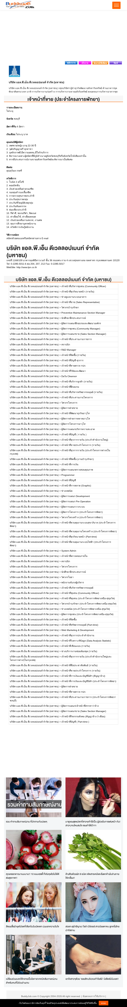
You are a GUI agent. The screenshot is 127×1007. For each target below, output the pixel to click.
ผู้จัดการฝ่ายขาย (69, 408)
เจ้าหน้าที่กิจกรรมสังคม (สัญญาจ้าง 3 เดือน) (83, 716)
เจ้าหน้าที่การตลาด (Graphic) (76, 485)
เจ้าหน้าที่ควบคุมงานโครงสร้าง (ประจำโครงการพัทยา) (89, 531)
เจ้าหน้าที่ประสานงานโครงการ (77, 397)
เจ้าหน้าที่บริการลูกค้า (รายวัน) (76, 381)
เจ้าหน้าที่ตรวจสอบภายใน (74, 556)
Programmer (68, 475)
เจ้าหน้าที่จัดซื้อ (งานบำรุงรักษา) (77, 459)
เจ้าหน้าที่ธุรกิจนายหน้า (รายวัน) (77, 291)
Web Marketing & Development (77, 630)
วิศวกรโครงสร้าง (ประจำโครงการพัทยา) (82, 517)
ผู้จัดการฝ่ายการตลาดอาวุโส (75, 418)
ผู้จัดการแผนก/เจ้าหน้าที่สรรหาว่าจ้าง (80, 706)
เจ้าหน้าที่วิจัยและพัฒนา (73, 371)
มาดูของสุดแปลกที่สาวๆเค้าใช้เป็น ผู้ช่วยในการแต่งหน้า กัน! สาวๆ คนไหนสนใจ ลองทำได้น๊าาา (92, 823)
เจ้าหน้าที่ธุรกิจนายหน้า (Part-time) (79, 536)
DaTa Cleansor (69, 376)
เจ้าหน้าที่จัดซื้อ (69, 619)
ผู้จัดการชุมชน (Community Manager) (80, 328)
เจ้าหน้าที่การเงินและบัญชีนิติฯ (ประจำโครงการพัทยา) (88, 681)
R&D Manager (68, 349)
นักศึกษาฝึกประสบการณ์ (73, 318)
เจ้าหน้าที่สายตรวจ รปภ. (73, 365)
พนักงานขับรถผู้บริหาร (72, 582)
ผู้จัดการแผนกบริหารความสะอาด (78, 429)
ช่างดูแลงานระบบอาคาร (73, 297)
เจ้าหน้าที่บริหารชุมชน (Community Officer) (83, 286)
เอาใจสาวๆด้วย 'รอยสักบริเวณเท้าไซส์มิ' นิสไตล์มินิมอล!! (92, 979)
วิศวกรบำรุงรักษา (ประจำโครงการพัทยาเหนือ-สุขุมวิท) (88, 603)
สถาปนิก (65, 344)
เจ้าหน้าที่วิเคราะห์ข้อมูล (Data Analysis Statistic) (86, 640)
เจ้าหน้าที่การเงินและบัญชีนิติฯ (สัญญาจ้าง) (83, 676)
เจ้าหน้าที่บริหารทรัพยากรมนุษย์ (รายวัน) (82, 392)
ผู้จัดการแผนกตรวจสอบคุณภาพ (77, 469)
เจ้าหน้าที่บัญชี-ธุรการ (72, 360)
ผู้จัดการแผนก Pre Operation (76, 501)
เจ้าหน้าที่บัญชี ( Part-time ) (75, 721)
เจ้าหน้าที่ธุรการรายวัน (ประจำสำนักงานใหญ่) (84, 439)
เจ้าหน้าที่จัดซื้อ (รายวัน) (73, 355)
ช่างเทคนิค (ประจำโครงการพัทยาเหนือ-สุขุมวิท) (85, 609)
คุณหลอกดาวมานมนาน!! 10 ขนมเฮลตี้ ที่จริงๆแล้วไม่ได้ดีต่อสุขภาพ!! (32, 876)
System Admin (68, 550)
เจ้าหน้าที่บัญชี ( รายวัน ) (73, 434)
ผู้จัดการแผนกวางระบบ (73, 506)
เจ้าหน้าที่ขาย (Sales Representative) (80, 302)
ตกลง (103, 1003)
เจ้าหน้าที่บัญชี (68, 480)
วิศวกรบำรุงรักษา (70, 307)
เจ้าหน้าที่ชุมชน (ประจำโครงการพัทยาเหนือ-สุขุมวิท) (88, 598)
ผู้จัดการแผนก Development (75, 496)
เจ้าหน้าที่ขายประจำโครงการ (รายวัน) (80, 445)
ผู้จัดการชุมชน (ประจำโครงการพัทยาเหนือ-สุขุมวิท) (87, 614)
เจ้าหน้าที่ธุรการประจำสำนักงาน (77, 635)
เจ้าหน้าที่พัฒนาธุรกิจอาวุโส (75, 413)
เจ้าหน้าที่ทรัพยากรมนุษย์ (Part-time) (79, 624)
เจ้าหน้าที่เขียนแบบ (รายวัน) (75, 646)
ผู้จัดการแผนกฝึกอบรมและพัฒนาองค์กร (81, 323)
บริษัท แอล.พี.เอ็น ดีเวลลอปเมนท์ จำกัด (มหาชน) (63, 279)
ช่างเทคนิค (66, 491)
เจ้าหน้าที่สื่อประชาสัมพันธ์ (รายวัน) (79, 665)
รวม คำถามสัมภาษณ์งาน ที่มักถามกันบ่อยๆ (26, 821)
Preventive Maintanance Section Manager (83, 312)
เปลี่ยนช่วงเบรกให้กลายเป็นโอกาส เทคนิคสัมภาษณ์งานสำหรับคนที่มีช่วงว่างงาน (31, 981)
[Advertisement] (63, 36)
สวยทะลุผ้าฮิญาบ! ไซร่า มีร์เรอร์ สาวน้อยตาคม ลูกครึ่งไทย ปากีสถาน (92, 928)
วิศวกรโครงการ (69, 402)
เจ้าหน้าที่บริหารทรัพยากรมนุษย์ (77, 587)
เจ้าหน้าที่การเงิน (69, 464)
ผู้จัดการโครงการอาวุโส (73, 424)
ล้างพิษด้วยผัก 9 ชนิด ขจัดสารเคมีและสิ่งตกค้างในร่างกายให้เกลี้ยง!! (92, 876)
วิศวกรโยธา (67, 577)
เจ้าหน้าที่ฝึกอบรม (70, 387)
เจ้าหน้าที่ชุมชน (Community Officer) (80, 593)
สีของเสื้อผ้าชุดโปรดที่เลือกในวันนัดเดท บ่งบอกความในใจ (32, 926)
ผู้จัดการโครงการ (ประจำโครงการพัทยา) (82, 512)
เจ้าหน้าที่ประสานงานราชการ (76, 339)
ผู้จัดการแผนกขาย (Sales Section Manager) (83, 334)
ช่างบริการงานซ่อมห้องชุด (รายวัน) (79, 651)
